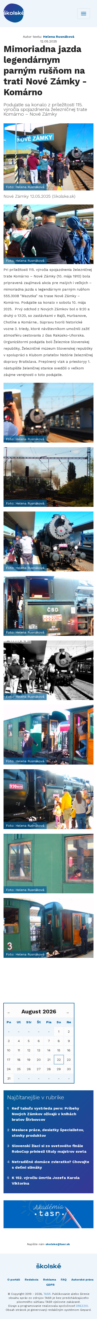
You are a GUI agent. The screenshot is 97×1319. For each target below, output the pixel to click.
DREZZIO (82, 1306)
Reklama (49, 1279)
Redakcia (31, 1279)
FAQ (64, 1279)
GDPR (50, 1284)
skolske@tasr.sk (57, 1244)
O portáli (13, 1279)
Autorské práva (82, 1279)
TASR (47, 1294)
